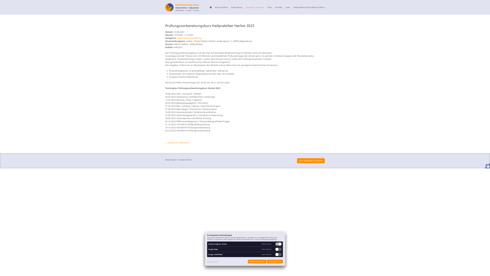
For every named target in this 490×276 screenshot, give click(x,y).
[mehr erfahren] (266, 244)
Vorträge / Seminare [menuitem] (255, 7)
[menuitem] (211, 7)
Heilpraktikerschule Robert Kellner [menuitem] (309, 7)
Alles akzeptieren (275, 261)
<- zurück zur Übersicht (177, 142)
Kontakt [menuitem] (278, 7)
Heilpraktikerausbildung (189, 38)
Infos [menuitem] (269, 7)
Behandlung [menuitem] (236, 7)
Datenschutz (185, 159)
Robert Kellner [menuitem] (221, 7)
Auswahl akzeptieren (257, 261)
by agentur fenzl (213, 261)
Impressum (171, 159)
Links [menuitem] (287, 7)
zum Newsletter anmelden (311, 160)
